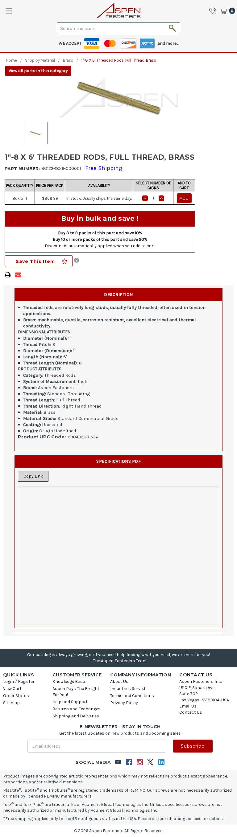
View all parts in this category (38, 70)
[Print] (8, 275)
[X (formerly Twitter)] (150, 762)
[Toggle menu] (8, 10)
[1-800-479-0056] (214, 10)
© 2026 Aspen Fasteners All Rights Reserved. (118, 830)
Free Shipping (104, 168)
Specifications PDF (118, 461)
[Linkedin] (161, 762)
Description (118, 294)
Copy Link (33, 476)
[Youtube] (118, 762)
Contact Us (190, 712)
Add (184, 198)
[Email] (18, 275)
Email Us (188, 706)
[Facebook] (129, 762)
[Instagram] (139, 762)
